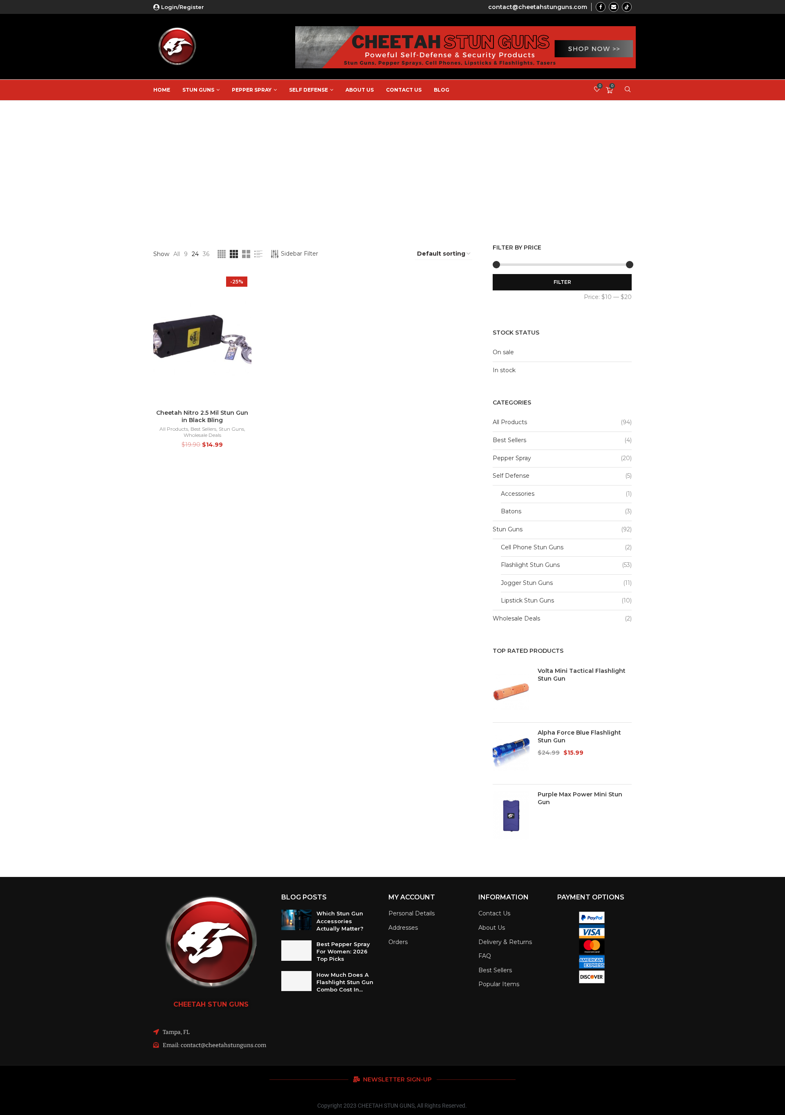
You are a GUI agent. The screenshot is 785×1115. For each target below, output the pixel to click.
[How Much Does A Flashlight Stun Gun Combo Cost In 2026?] (296, 981)
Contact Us (404, 90)
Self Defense (308, 90)
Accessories (517, 493)
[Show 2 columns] (246, 254)
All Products (173, 429)
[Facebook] (601, 7)
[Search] (628, 90)
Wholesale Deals (202, 435)
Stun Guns (198, 90)
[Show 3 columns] (234, 254)
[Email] (614, 7)
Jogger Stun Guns (527, 583)
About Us (359, 90)
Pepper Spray (251, 90)
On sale (503, 352)
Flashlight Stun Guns (530, 565)
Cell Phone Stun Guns (532, 547)
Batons (511, 511)
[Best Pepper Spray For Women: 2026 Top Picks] (296, 950)
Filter (562, 282)
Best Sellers (203, 429)
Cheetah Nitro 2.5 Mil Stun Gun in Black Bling (202, 416)
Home (161, 90)
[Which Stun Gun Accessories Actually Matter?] (296, 920)
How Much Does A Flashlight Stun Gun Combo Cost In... (344, 982)
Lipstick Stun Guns (527, 600)
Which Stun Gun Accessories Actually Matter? (339, 920)
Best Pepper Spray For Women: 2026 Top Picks (343, 951)
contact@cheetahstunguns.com (537, 7)
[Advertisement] (392, 162)
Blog (441, 90)
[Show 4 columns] (222, 254)
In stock (504, 370)
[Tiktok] (627, 7)
